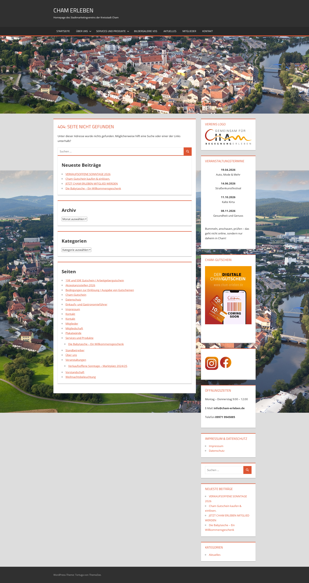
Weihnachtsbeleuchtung (81, 377)
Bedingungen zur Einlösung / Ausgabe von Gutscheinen (100, 290)
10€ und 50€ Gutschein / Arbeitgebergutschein (95, 280)
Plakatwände (73, 333)
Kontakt (207, 31)
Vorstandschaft (75, 372)
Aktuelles (170, 31)
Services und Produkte (111, 31)
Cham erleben (73, 10)
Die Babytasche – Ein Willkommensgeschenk (93, 188)
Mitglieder (189, 31)
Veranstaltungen (76, 360)
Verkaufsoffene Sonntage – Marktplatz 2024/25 (97, 366)
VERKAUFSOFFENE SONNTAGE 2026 (88, 174)
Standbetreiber (75, 350)
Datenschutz (73, 299)
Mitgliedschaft (74, 328)
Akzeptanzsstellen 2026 (80, 285)
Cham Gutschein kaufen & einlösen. (88, 179)
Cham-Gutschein (76, 295)
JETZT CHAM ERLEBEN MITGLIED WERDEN (92, 183)
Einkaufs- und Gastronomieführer (86, 304)
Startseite (63, 31)
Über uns (82, 31)
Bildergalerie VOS (145, 31)
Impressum (73, 309)
